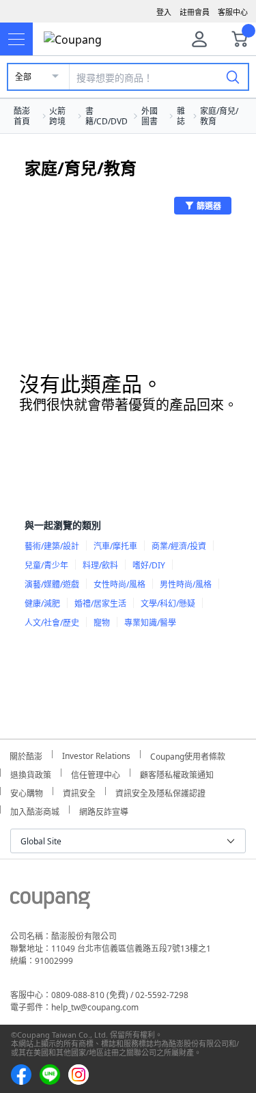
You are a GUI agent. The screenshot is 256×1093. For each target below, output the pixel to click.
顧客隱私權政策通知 (177, 773)
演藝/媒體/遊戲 (52, 584)
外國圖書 (149, 116)
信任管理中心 (95, 773)
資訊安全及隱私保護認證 (160, 791)
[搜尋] (233, 76)
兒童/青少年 (46, 565)
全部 (23, 77)
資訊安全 (79, 791)
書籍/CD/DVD (106, 116)
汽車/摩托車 (115, 546)
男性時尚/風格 (186, 584)
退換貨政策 (30, 773)
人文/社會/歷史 (52, 622)
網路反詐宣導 (103, 810)
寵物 (102, 622)
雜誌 (181, 116)
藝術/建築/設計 (52, 546)
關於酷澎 (26, 754)
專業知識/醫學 (150, 622)
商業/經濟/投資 (179, 546)
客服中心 (233, 12)
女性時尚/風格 (119, 584)
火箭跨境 (57, 116)
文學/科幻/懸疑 (168, 603)
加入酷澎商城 (34, 810)
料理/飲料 (100, 565)
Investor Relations (96, 754)
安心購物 (26, 791)
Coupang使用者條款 (187, 754)
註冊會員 (195, 12)
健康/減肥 (42, 603)
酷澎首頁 (22, 116)
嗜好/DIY (148, 565)
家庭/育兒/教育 (219, 116)
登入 (163, 12)
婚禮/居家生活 (100, 603)
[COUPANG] (50, 902)
